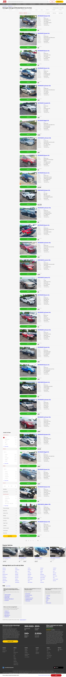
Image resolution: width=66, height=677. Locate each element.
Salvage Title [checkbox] (7, 498)
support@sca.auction (27, 671)
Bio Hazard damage (28, 595)
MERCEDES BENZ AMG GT (9, 598)
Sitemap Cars (16, 664)
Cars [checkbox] (6, 437)
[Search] (48, 2)
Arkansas (41, 568)
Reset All (29, 13)
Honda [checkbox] (6, 459)
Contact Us (49, 653)
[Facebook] (60, 649)
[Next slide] (42, 13)
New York (16, 577)
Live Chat (48, 652)
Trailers (15, 658)
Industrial (15, 661)
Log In (52, 1)
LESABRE (54, 9)
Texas (29, 580)
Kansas (4, 572)
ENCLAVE (11, 9)
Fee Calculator (49, 655)
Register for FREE (10, 641)
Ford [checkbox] (6, 456)
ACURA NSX (6, 600)
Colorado (4, 569)
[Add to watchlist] (35, 16)
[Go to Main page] (4, 2)
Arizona (29, 568)
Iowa (54, 571)
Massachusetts (5, 574)
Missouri (54, 574)
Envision (31, 9)
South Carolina (55, 579)
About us (4, 649)
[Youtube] (58, 650)
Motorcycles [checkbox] (7, 439)
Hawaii (4, 571)
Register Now (59, 1)
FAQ (47, 650)
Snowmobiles (16, 663)
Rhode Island (42, 579)
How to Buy (49, 649)
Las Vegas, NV (6, 612)
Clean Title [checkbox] (7, 496)
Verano (37, 9)
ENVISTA (48, 9)
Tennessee (17, 580)
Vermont (54, 580)
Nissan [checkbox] (6, 461)
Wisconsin (42, 582)
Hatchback (48, 598)
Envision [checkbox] (6, 478)
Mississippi (42, 574)
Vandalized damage (28, 599)
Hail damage (27, 596)
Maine (41, 572)
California (54, 568)
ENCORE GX (24, 9)
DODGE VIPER (6, 597)
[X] (61, 649)
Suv (46, 601)
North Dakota (42, 577)
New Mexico (5, 577)
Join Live (28, 29)
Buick (25, 13)
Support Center (22, 619)
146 (38, 540)
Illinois (29, 571)
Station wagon (48, 602)
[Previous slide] (20, 13)
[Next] (40, 540)
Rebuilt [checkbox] (6, 500)
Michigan (16, 574)
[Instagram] (58, 649)
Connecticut (17, 569)
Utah (41, 580)
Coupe (47, 597)
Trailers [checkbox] (6, 444)
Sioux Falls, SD (6, 613)
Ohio (54, 577)
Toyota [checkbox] (6, 454)
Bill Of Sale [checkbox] (7, 501)
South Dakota (5, 580)
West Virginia (30, 582)
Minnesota (29, 574)
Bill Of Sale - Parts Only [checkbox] (9, 503)
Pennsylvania (30, 579)
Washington (17, 582)
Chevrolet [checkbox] (6, 457)
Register (37, 649)
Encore (5, 9)
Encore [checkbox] (6, 471)
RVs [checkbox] (5, 442)
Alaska (16, 568)
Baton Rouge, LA (7, 615)
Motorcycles (16, 652)
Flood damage (27, 593)
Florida (41, 569)
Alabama (4, 568)
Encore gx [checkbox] (7, 476)
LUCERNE (60, 9)
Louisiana (29, 572)
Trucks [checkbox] (6, 440)
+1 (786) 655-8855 (15, 671)
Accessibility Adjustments (9, 667)
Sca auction (5, 6)
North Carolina (30, 577)
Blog (47, 658)
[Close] (63, 675)
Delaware (29, 569)
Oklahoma (4, 579)
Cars (20, 13)
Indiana (41, 571)
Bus (14, 655)
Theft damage (27, 600)
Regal (42, 9)
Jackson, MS (6, 616)
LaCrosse (17, 9)
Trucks (15, 653)
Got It (56, 675)
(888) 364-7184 (21, 671)
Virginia (4, 582)
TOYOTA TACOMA (7, 594)
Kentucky (16, 572)
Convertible (48, 595)
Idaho (16, 571)
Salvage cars (10, 6)
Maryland (54, 572)
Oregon (16, 579)
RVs (14, 650)
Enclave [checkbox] (6, 473)
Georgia (54, 569)
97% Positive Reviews (49, 628)
